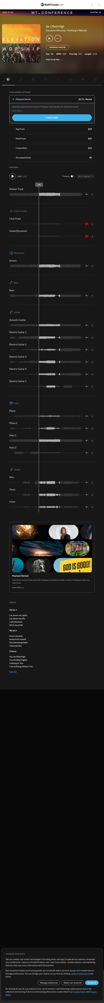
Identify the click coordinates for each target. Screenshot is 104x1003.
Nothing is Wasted (77, 30)
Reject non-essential (73, 983)
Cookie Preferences (79, 973)
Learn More (17, 111)
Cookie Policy (80, 991)
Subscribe (52, 117)
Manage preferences (49, 983)
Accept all (91, 983)
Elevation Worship (56, 30)
